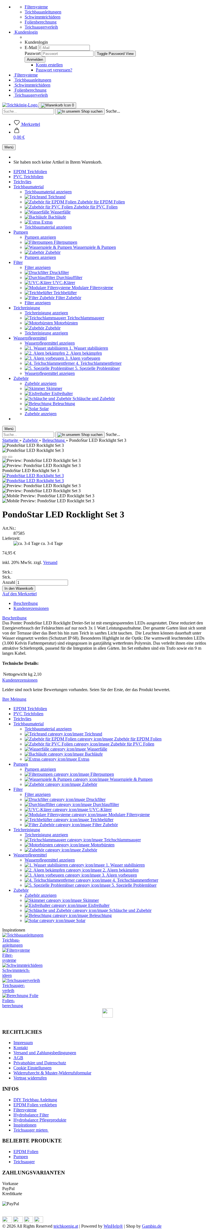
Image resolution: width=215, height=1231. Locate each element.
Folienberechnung (41, 22)
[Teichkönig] (20, 105)
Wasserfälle (60, 212)
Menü (8, 147)
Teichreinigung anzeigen (46, 312)
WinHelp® (113, 1226)
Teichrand (56, 196)
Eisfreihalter (61, 393)
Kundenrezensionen (31, 608)
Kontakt (20, 1047)
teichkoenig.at (65, 1226)
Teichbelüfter (64, 292)
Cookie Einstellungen (32, 1067)
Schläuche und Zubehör (93, 398)
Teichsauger (24, 1161)
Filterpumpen (65, 242)
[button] (19, 135)
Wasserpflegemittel (30, 338)
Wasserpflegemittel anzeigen (50, 343)
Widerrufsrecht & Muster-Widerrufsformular (52, 1072)
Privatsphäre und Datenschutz (39, 1062)
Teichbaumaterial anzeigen (48, 191)
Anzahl (8, 582)
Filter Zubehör (68, 297)
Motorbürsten (65, 322)
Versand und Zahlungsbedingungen (44, 1052)
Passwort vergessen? (54, 70)
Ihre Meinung (14, 699)
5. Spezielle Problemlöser (97, 368)
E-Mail (31, 47)
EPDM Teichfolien (30, 171)
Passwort (33, 53)
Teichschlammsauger (85, 317)
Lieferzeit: (11, 538)
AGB (18, 1057)
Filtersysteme (36, 6)
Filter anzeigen (38, 267)
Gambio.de (152, 1226)
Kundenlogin (25, 32)
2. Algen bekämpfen (83, 353)
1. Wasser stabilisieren (88, 348)
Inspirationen (24, 1125)
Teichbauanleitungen (43, 12)
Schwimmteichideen (42, 17)
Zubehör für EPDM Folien (100, 201)
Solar (43, 408)
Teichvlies (22, 181)
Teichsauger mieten (31, 1130)
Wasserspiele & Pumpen (94, 247)
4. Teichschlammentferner (98, 363)
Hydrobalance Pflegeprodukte (39, 1120)
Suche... (113, 111)
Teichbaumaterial (28, 186)
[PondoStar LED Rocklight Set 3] (33, 475)
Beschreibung (25, 603)
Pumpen (20, 232)
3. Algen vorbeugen (82, 358)
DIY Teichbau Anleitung (35, 1099)
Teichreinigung (26, 307)
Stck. (6, 577)
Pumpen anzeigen (40, 237)
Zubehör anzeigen (41, 383)
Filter (18, 262)
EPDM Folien (25, 1151)
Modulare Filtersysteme (92, 287)
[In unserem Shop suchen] (80, 111)
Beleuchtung (63, 403)
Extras (46, 222)
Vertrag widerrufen (30, 1078)
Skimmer (53, 388)
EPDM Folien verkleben (35, 1104)
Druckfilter (58, 272)
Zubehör (52, 252)
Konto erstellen (49, 64)
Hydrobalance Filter (31, 1114)
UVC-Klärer (63, 282)
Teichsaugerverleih (41, 27)
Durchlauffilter (68, 277)
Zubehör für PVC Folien (95, 207)
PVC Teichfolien (28, 176)
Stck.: (7, 572)
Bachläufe (56, 217)
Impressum (23, 1042)
